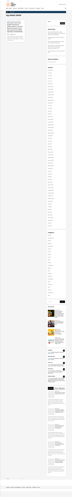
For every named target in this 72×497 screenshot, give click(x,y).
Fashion (49, 251)
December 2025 (51, 92)
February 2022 (50, 217)
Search (49, 21)
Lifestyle (26, 8)
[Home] (7, 8)
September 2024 (51, 133)
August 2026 (50, 70)
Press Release (32, 8)
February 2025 (50, 119)
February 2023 (50, 184)
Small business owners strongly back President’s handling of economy (60, 411)
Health (49, 259)
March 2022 (50, 214)
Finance (49, 257)
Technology (38, 8)
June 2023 (50, 173)
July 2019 (50, 223)
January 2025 (50, 122)
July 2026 (50, 72)
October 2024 (50, 130)
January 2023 (50, 187)
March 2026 (50, 83)
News (49, 270)
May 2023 (50, 176)
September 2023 (51, 165)
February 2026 (50, 86)
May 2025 (50, 111)
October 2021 (50, 220)
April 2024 (50, 146)
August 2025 (50, 102)
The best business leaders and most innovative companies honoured (60, 461)
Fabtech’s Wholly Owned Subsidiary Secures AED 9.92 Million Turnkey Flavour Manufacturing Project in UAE (56, 47)
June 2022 (50, 206)
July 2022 (50, 204)
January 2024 (50, 154)
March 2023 (50, 182)
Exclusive (49, 248)
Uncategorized (50, 292)
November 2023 (51, 160)
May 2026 (50, 78)
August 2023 (50, 168)
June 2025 (50, 108)
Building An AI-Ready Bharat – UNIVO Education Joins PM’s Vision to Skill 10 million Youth (56, 372)
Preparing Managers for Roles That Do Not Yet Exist (59, 323)
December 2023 (51, 157)
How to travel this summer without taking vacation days (59, 444)
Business (10, 8)
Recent (57, 388)
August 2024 (50, 135)
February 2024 (50, 152)
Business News (50, 238)
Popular (51, 388)
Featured (49, 254)
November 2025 (51, 94)
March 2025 (50, 116)
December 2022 (51, 190)
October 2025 (50, 97)
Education (15, 8)
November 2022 (51, 193)
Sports (49, 281)
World (42, 8)
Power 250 (50, 276)
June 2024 (50, 141)
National (49, 268)
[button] (65, 8)
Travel (49, 287)
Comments (63, 388)
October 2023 (50, 163)
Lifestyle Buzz (50, 265)
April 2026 (50, 81)
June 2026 (50, 75)
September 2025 (51, 100)
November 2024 (51, 127)
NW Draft (49, 273)
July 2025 (50, 105)
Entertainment (21, 8)
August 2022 (50, 201)
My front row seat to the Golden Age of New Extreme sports (59, 426)
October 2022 (50, 195)
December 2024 (51, 124)
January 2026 (50, 89)
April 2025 (50, 113)
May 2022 (50, 209)
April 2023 (50, 179)
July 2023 (50, 171)
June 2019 (50, 225)
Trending (49, 289)
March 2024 (50, 149)
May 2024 (50, 143)
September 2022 (51, 198)
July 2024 (50, 138)
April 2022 (50, 212)
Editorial (49, 240)
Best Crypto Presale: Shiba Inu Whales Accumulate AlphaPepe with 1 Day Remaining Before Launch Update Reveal (56, 33)
